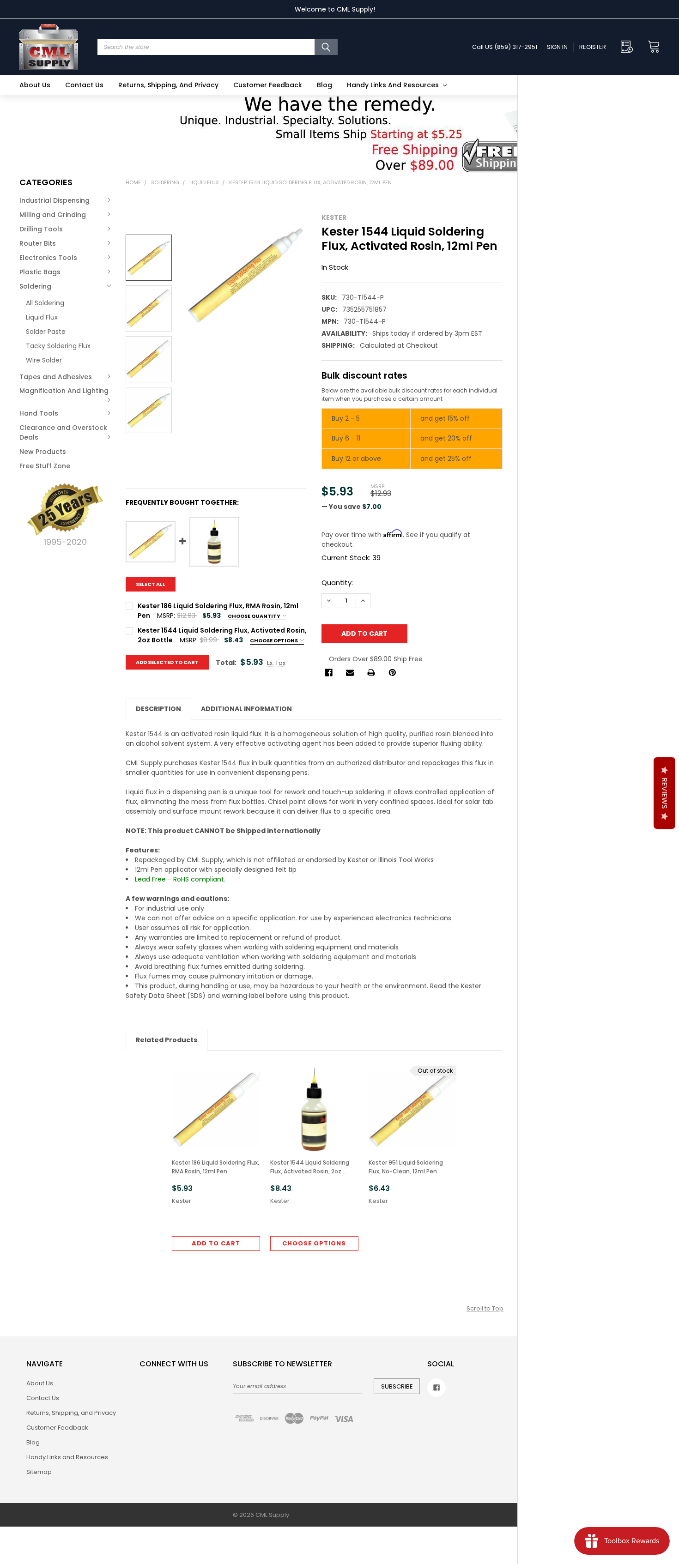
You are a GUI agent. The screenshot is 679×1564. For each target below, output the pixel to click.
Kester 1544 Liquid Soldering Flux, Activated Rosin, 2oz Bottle (309, 1167)
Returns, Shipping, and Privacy (168, 85)
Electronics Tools (48, 257)
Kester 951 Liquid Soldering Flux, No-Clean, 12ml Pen (406, 1167)
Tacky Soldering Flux (58, 345)
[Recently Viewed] (629, 47)
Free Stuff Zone (44, 466)
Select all (150, 584)
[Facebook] (328, 672)
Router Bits (37, 243)
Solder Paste (46, 331)
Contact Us (84, 85)
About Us (34, 85)
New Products (42, 451)
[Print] (371, 672)
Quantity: (337, 582)
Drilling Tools (41, 229)
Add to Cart (216, 1243)
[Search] (326, 47)
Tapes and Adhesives (55, 376)
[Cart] (651, 47)
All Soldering (45, 303)
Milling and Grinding (52, 214)
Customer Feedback (267, 85)
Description (158, 708)
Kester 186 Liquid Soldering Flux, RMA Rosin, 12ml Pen (215, 1167)
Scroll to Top (485, 1308)
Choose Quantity (254, 616)
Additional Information (246, 708)
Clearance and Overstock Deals (63, 432)
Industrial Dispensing (54, 200)
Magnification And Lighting (64, 390)
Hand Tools (38, 413)
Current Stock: (351, 557)
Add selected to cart (167, 662)
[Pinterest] (392, 672)
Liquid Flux (42, 317)
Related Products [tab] (166, 1040)
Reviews (664, 793)
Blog (324, 85)
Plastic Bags (40, 272)
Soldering (35, 286)
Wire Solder (44, 360)
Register (592, 46)
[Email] (350, 672)
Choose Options (274, 640)
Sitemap (39, 1471)
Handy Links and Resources (394, 85)
